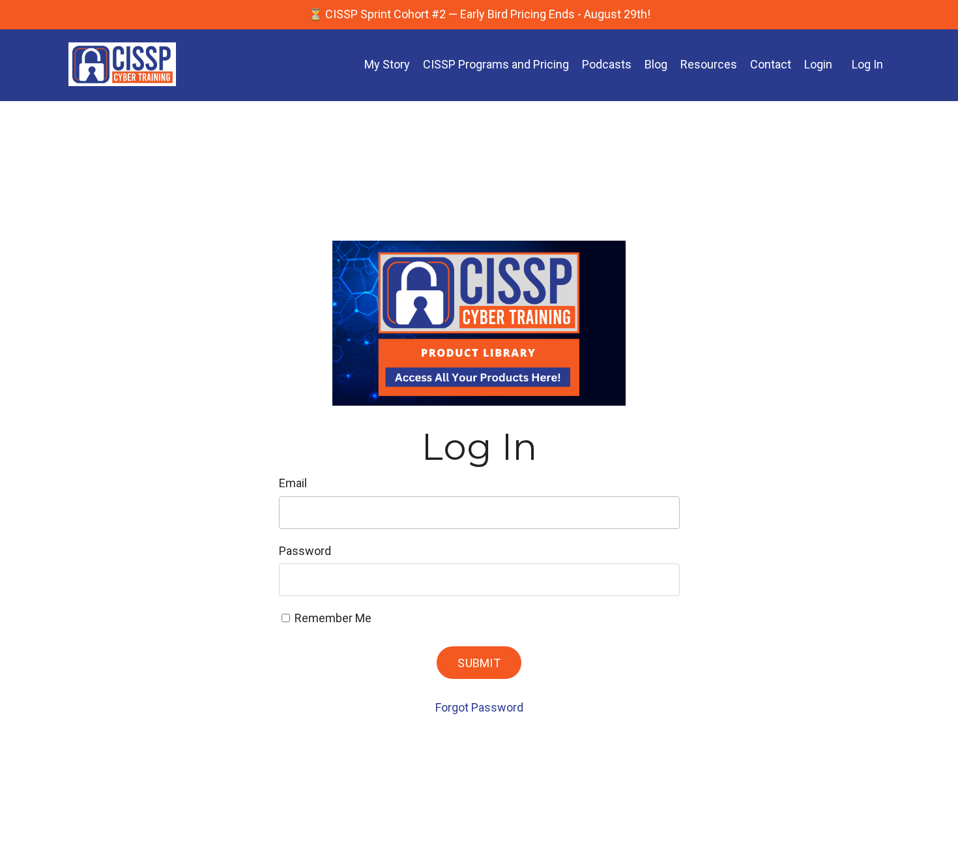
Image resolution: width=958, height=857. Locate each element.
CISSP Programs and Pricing (496, 64)
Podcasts (606, 64)
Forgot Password (479, 707)
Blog (656, 64)
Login (818, 64)
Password (305, 551)
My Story (387, 64)
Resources (708, 64)
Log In (867, 64)
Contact (770, 64)
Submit (479, 663)
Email (293, 483)
